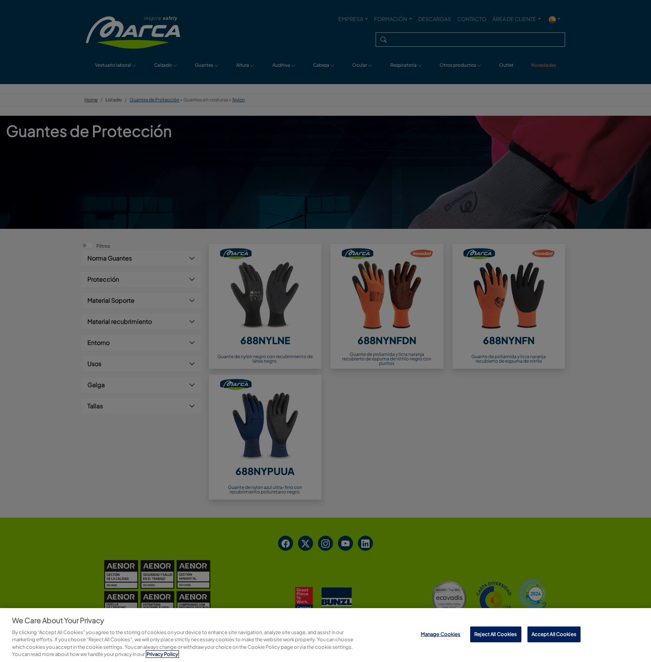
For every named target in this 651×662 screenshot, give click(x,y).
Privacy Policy (162, 654)
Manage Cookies (441, 634)
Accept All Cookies (554, 634)
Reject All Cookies (495, 634)
